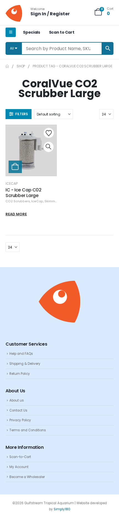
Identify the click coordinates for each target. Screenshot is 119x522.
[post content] (31, 150)
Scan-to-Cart (20, 457)
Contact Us (18, 410)
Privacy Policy (20, 420)
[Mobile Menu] (11, 32)
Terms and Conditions (27, 430)
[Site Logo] (14, 13)
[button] (19, 114)
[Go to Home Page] (7, 66)
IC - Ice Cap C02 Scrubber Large (23, 193)
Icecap (12, 183)
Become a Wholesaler (27, 477)
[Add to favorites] (48, 133)
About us (16, 400)
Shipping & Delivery (24, 363)
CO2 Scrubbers (18, 201)
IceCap (37, 201)
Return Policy (19, 373)
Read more (16, 214)
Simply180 (62, 509)
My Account (19, 467)
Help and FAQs (21, 353)
